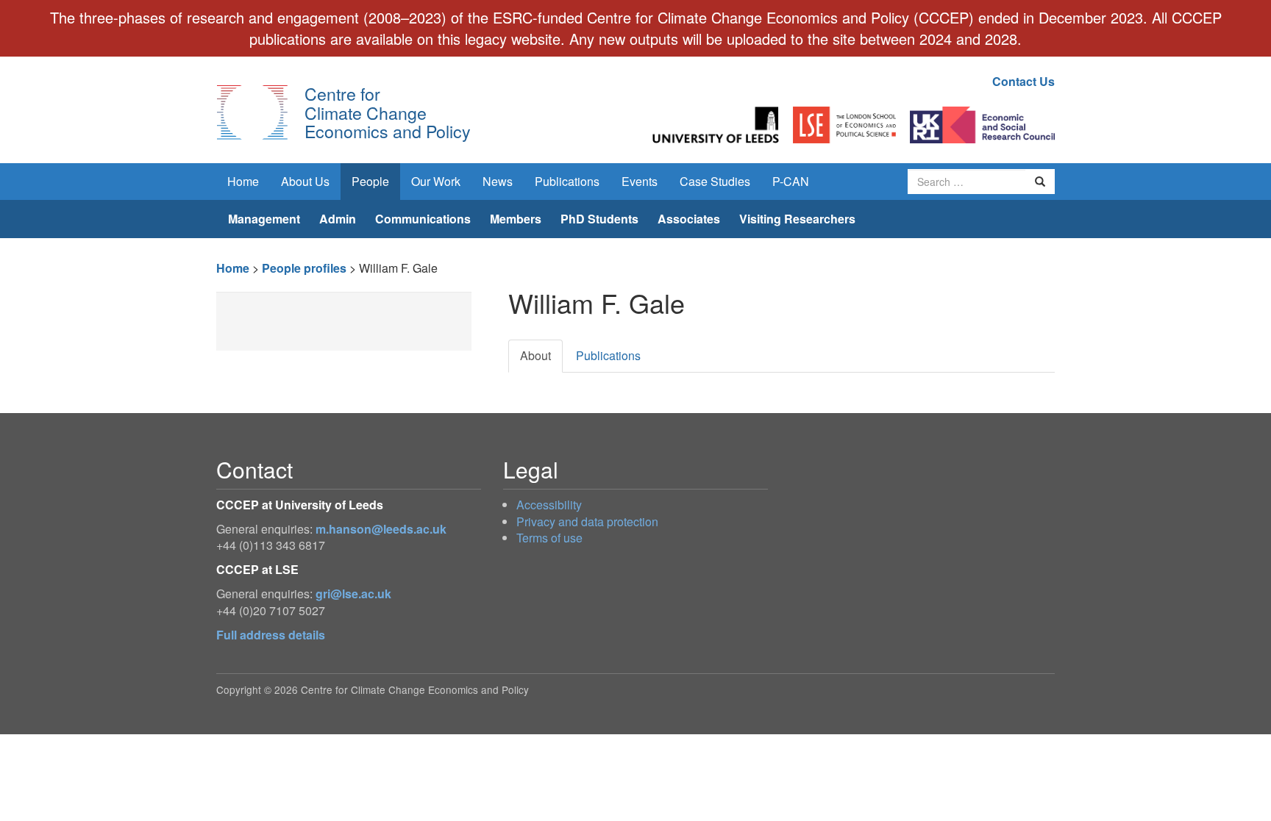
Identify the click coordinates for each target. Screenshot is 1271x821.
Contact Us (1023, 81)
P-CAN (790, 181)
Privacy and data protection (587, 521)
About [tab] (535, 355)
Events (640, 181)
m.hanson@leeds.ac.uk (381, 528)
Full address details (270, 634)
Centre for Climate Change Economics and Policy (388, 112)
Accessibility (549, 504)
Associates (689, 218)
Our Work (435, 181)
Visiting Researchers (797, 218)
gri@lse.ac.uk (353, 593)
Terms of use (549, 537)
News (498, 181)
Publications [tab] (608, 355)
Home (243, 181)
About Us (305, 181)
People (370, 181)
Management (264, 218)
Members (515, 218)
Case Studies (715, 181)
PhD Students (599, 218)
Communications (423, 218)
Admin (337, 218)
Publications (567, 181)
